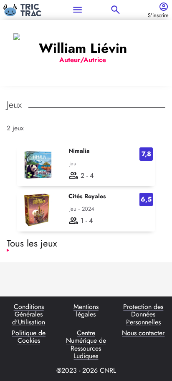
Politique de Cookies (29, 337)
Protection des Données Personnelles (143, 314)
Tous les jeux (32, 243)
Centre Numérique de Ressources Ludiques (86, 344)
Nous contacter (143, 333)
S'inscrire (158, 15)
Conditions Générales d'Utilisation (28, 314)
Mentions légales (86, 311)
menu (77, 9)
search (115, 9)
